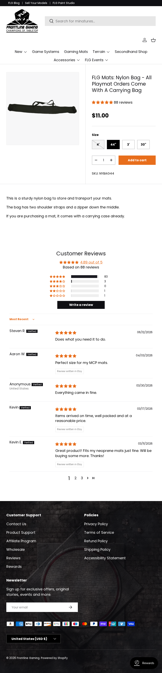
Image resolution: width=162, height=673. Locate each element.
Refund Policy (96, 540)
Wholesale (15, 549)
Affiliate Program (21, 540)
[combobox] (100, 21)
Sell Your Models (36, 3)
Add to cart (137, 160)
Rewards (14, 566)
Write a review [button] (81, 305)
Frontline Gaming (28, 658)
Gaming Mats (76, 51)
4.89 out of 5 (91, 262)
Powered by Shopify (54, 658)
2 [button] (75, 477)
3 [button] (82, 477)
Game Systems (45, 51)
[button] (153, 40)
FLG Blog (14, 3)
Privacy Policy (96, 523)
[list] (43, 108)
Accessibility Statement (105, 558)
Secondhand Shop (131, 51)
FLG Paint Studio (64, 3)
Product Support (20, 532)
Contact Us (16, 523)
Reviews (13, 558)
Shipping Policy (97, 549)
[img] (65, 332)
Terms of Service (99, 532)
